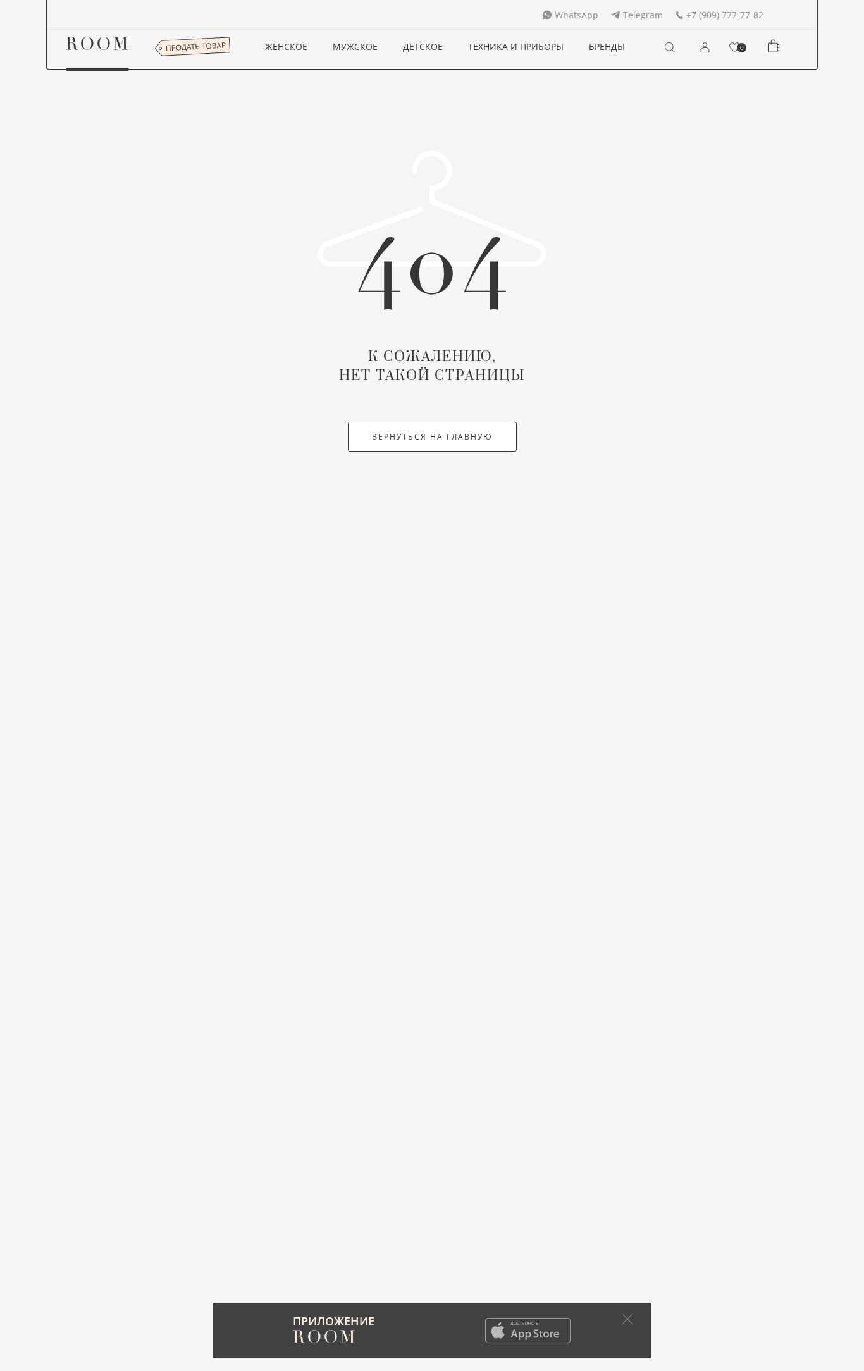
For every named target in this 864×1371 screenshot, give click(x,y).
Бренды (607, 46)
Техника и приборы (516, 46)
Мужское (355, 46)
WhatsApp (576, 15)
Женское (286, 46)
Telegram (643, 15)
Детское (423, 46)
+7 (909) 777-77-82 (724, 15)
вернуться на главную (432, 436)
